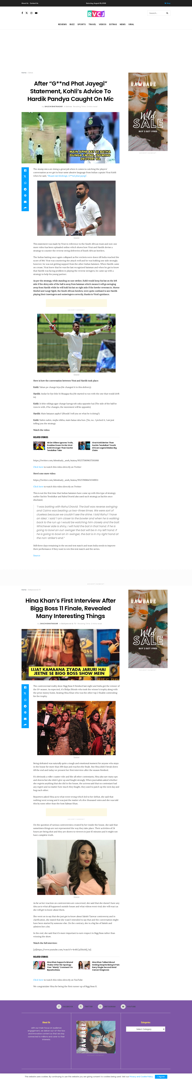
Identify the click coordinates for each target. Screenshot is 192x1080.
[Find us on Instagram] (31, 13)
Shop (168, 3)
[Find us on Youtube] (36, 13)
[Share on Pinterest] (25, 195)
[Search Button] (167, 13)
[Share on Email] (25, 202)
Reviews (62, 24)
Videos (102, 24)
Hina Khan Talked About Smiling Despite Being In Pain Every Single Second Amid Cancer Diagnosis (106, 966)
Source (76, 238)
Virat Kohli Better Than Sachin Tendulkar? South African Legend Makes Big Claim (104, 446)
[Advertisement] (96, 49)
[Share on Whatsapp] (25, 183)
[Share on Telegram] (25, 189)
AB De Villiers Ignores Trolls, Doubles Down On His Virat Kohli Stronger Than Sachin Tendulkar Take (60, 446)
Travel (92, 24)
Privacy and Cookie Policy (141, 1076)
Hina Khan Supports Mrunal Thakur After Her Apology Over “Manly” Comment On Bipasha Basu (60, 966)
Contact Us (34, 3)
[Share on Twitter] (25, 177)
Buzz (72, 24)
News (123, 24)
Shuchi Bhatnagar (54, 106)
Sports (81, 24)
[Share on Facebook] (25, 170)
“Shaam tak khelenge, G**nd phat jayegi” (66, 175)
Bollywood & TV (34, 590)
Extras (113, 24)
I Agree (161, 1076)
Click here (38, 467)
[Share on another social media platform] (25, 208)
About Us (25, 3)
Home (24, 73)
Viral (131, 24)
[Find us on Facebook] (22, 13)
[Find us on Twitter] (26, 13)
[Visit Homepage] (96, 13)
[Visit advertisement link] (147, 112)
